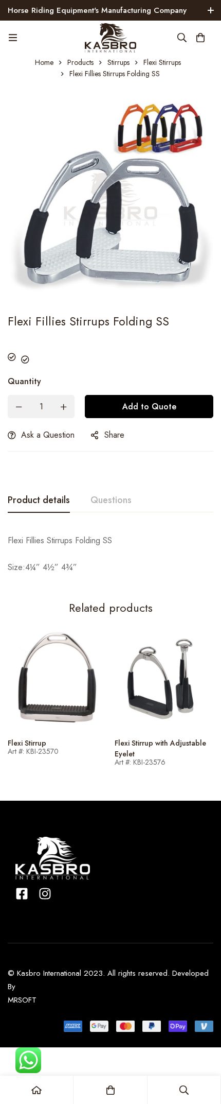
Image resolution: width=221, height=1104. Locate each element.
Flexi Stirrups (162, 62)
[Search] (182, 37)
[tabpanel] (110, 554)
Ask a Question (48, 435)
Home (44, 62)
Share (114, 435)
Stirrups (118, 62)
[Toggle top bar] (210, 10)
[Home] (36, 1090)
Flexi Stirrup (27, 743)
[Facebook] (21, 893)
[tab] (39, 500)
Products (80, 62)
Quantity (24, 381)
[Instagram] (45, 893)
